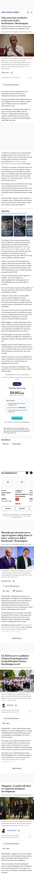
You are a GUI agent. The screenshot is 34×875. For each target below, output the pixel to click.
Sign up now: (4, 32)
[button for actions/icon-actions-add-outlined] (12, 73)
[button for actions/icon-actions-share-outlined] (30, 77)
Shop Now (8, 508)
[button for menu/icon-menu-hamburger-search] (31, 12)
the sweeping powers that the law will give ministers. (15, 248)
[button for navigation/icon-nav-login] (28, 12)
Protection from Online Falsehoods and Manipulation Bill (13, 162)
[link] (10, 12)
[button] (28, 12)
